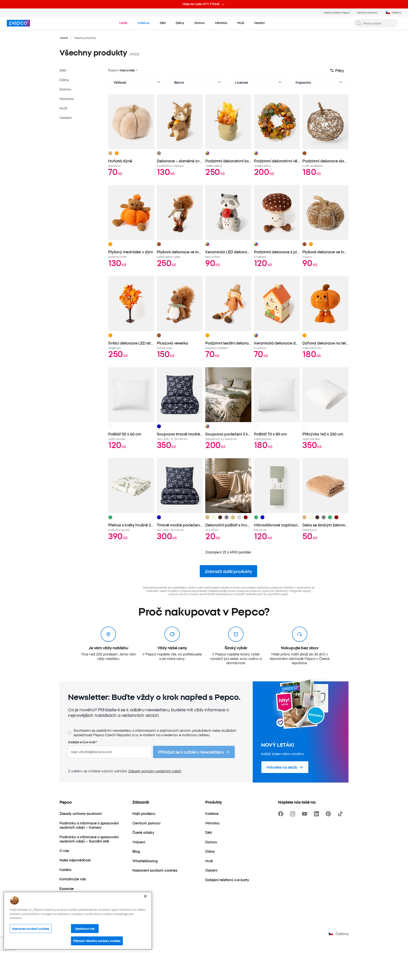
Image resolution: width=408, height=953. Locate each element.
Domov (65, 89)
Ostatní (66, 117)
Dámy (64, 79)
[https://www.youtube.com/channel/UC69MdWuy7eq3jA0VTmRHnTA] (305, 813)
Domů (64, 38)
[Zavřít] (145, 896)
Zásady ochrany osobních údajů (154, 771)
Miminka (67, 98)
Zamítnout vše (85, 928)
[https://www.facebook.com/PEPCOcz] (281, 813)
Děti (63, 70)
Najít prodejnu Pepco (337, 12)
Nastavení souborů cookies (30, 928)
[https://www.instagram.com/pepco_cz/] (293, 813)
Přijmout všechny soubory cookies (96, 941)
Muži (63, 108)
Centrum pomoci (367, 12)
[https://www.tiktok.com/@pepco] (341, 813)
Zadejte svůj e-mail (82, 742)
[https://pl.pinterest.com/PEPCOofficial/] (329, 813)
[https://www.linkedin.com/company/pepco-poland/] (317, 813)
